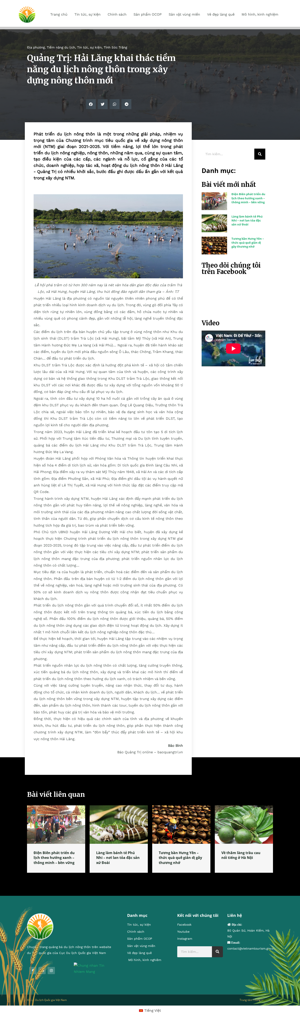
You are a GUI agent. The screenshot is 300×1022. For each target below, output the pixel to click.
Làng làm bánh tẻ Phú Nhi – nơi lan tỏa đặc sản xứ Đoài (247, 220)
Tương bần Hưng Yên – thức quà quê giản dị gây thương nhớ (247, 242)
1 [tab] (150, 878)
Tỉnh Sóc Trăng (115, 47)
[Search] (259, 154)
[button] (91, 104)
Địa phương (36, 47)
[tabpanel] (56, 839)
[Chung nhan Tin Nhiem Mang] (94, 968)
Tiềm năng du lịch (61, 47)
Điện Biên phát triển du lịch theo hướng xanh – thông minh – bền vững (248, 198)
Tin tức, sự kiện (89, 47)
